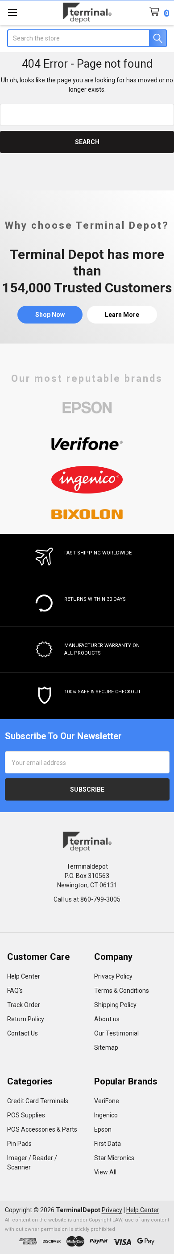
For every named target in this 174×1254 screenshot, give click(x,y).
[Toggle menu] (12, 12)
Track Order (23, 1004)
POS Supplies (26, 1115)
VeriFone (106, 1100)
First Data (107, 1143)
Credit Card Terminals (37, 1100)
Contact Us (22, 1033)
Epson (103, 1129)
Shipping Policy (115, 1004)
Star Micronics (114, 1157)
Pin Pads (19, 1143)
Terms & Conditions (121, 990)
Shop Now (50, 314)
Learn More (122, 314)
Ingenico (106, 1115)
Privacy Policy (113, 976)
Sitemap (106, 1047)
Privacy (112, 1210)
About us (107, 1019)
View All (105, 1172)
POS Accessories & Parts (42, 1129)
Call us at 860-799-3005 (87, 899)
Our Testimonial (116, 1033)
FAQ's (15, 990)
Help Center (23, 976)
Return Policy (25, 1019)
